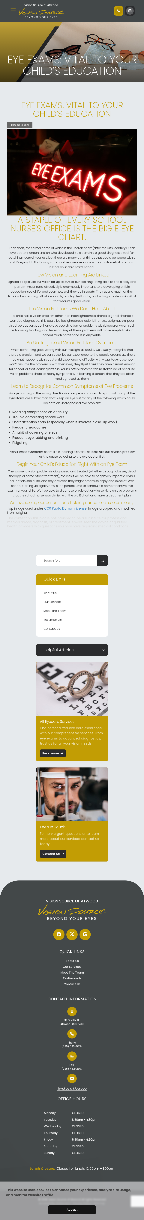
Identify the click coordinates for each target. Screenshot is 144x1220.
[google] (85, 934)
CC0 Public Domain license (65, 508)
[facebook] (58, 934)
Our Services (53, 602)
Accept (72, 1209)
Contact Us (52, 629)
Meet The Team (55, 611)
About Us (50, 593)
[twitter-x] (72, 934)
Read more (50, 753)
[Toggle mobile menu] (13, 10)
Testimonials (53, 620)
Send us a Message (72, 1088)
